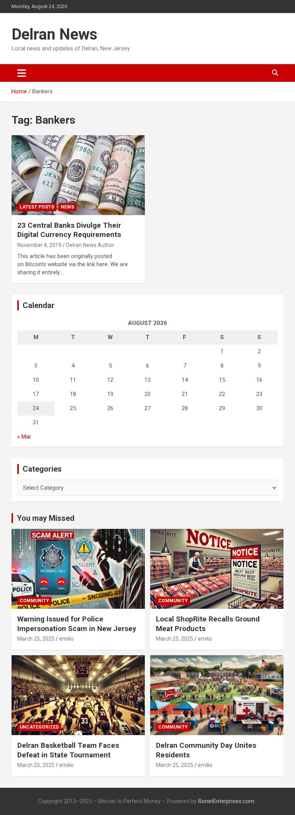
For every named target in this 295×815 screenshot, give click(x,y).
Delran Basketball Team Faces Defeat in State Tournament (68, 750)
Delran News (55, 34)
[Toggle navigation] (22, 73)
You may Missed (46, 518)
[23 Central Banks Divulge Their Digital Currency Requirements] (78, 175)
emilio (66, 639)
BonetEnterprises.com (226, 801)
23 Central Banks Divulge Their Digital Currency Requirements (69, 230)
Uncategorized (39, 727)
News (67, 207)
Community (34, 600)
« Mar (24, 436)
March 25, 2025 (36, 639)
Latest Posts (37, 207)
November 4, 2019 (39, 245)
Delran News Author (90, 245)
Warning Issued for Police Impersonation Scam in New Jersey (76, 624)
